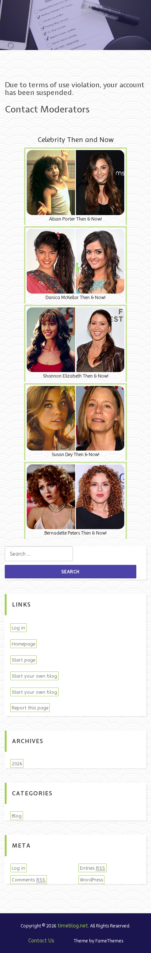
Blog (17, 816)
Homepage (23, 644)
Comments (28, 880)
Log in (18, 628)
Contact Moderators (47, 109)
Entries (92, 868)
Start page (23, 660)
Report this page (30, 708)
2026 (17, 763)
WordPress (91, 880)
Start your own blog (34, 676)
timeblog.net (73, 925)
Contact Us (41, 940)
